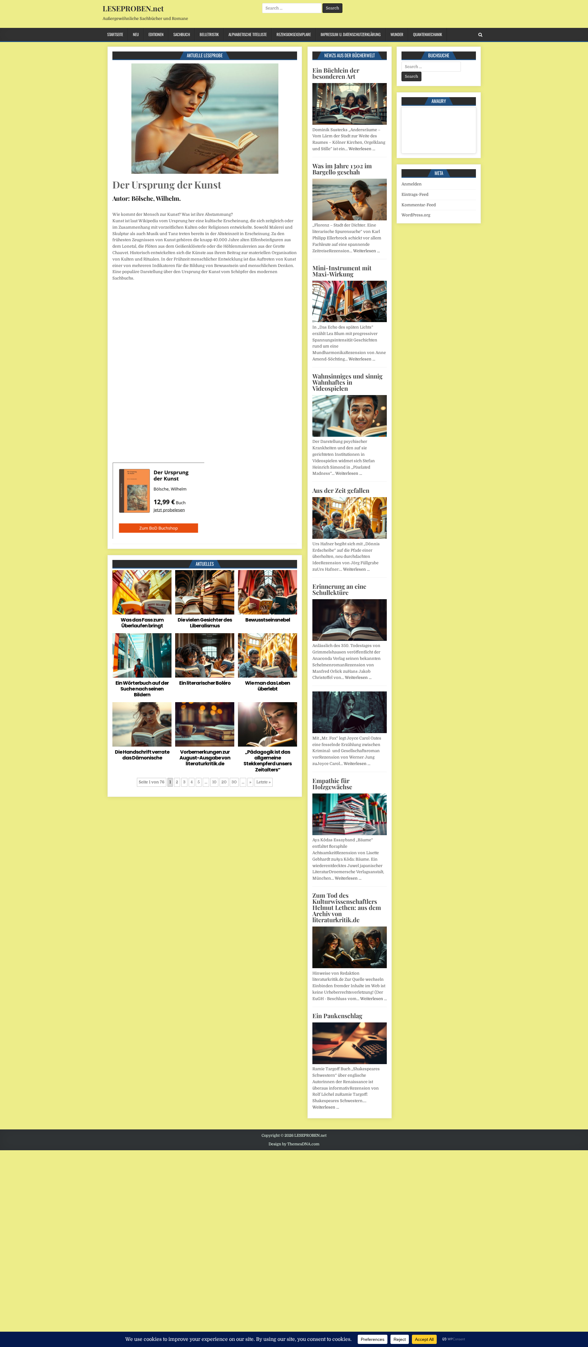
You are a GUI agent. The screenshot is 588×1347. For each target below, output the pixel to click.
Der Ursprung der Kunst (166, 184)
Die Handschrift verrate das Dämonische (142, 754)
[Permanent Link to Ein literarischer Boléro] (204, 655)
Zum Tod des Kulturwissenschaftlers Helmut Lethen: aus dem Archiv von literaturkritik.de (346, 907)
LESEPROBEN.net (133, 8)
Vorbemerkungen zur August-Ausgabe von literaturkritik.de (204, 757)
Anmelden (411, 184)
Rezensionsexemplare (294, 34)
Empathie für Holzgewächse (332, 783)
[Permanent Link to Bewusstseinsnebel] (267, 592)
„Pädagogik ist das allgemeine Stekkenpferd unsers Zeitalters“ (267, 760)
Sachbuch (181, 34)
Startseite (115, 34)
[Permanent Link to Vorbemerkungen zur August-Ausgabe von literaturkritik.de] (204, 724)
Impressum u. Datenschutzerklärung (351, 34)
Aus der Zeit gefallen (340, 490)
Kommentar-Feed (418, 205)
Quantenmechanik (427, 34)
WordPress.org (415, 215)
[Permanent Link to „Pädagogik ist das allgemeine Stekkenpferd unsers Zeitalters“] (267, 724)
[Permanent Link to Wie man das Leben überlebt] (267, 655)
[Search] (480, 35)
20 (224, 782)
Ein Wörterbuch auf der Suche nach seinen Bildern (142, 688)
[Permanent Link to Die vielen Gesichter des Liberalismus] (204, 592)
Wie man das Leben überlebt (267, 685)
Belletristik (209, 34)
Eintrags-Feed (414, 194)
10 (214, 782)
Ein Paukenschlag (337, 1015)
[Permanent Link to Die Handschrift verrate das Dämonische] (142, 724)
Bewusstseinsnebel (267, 619)
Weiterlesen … (362, 148)
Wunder (396, 34)
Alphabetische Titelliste (247, 34)
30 (234, 782)
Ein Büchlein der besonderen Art (335, 73)
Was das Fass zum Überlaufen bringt (142, 622)
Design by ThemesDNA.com (294, 1144)
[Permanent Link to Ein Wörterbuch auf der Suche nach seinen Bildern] (142, 655)
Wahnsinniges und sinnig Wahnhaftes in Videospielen (347, 382)
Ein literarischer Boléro (205, 683)
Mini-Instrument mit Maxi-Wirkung (341, 271)
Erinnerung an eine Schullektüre (339, 589)
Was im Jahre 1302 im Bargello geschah (342, 169)
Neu (136, 34)
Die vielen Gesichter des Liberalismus (205, 622)
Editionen (156, 34)
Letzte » (263, 782)
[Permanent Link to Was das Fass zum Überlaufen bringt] (142, 592)
